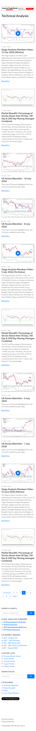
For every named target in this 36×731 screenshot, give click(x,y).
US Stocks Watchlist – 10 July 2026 (16, 180)
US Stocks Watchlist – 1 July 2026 (16, 445)
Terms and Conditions (8, 719)
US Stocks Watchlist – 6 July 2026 (16, 399)
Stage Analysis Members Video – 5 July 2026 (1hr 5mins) (18, 270)
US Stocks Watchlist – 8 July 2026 (16, 225)
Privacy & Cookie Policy (8, 721)
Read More (6, 81)
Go (31, 613)
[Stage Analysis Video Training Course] (18, 9)
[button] (18, 33)
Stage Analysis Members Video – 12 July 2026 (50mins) (18, 51)
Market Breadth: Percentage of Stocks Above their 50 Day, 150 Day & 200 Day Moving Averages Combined (18, 117)
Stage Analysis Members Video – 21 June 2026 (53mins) (18, 490)
